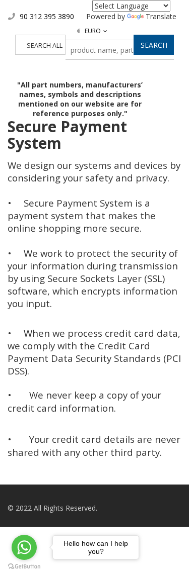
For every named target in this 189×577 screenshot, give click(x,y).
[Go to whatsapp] (24, 547)
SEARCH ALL (44, 45)
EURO (89, 31)
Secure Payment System (67, 134)
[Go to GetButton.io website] (24, 566)
